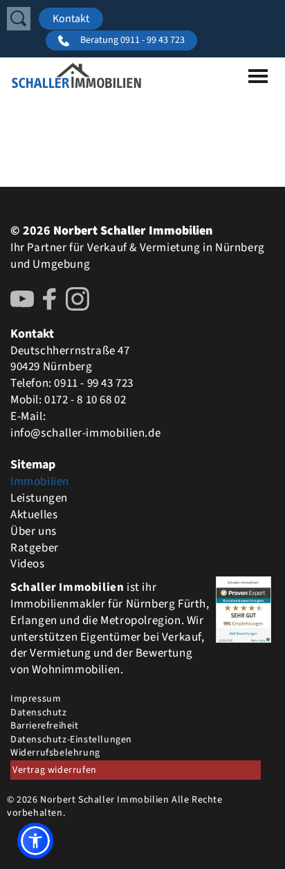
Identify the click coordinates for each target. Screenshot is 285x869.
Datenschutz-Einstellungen (71, 740)
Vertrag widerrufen (54, 770)
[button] (35, 840)
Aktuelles (33, 514)
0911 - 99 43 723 (94, 383)
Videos (27, 564)
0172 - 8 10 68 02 (85, 400)
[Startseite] (76, 75)
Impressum (35, 699)
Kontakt (71, 18)
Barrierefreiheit (44, 726)
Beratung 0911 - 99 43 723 (132, 40)
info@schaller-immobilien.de (85, 433)
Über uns (33, 531)
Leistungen (39, 498)
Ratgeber (34, 548)
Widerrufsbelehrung (55, 753)
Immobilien (39, 481)
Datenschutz (38, 713)
